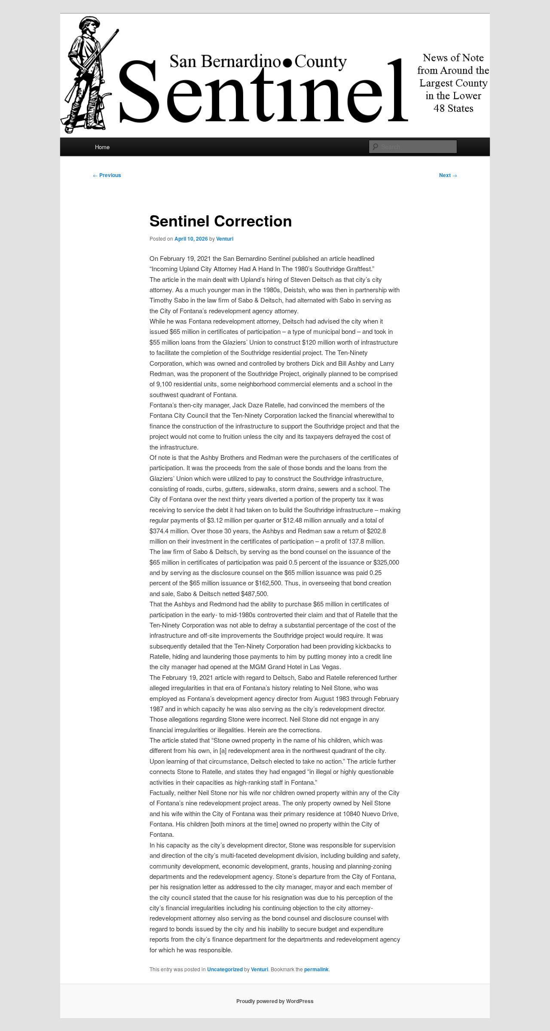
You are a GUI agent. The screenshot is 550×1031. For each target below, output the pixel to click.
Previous (107, 175)
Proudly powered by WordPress (275, 1001)
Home (102, 147)
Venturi (224, 238)
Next (448, 175)
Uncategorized (225, 969)
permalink (316, 969)
